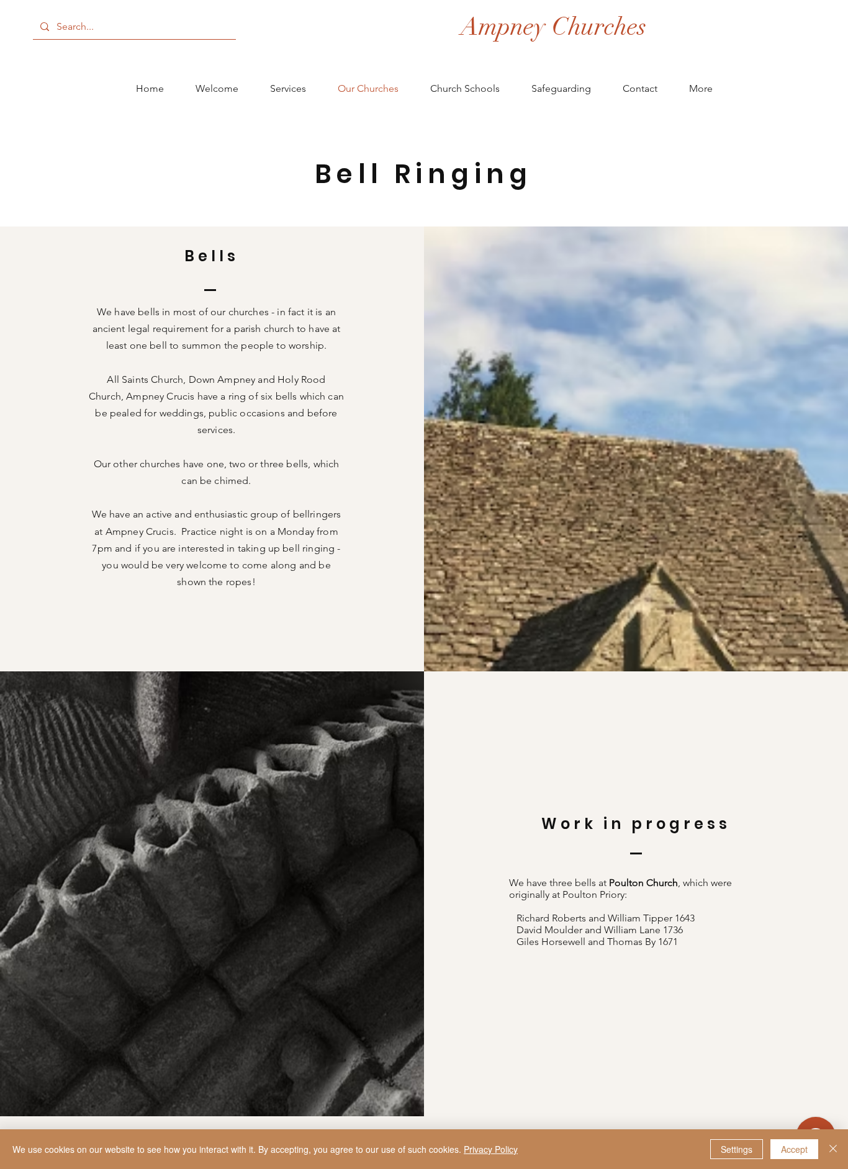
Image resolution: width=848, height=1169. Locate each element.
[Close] (833, 1149)
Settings (736, 1149)
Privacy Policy (491, 1149)
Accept (794, 1149)
